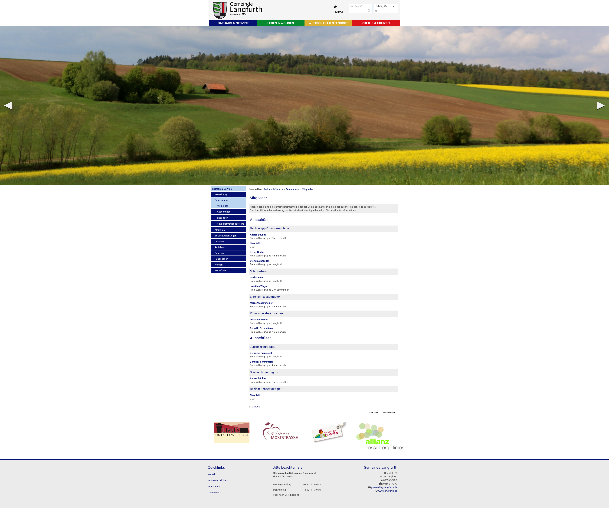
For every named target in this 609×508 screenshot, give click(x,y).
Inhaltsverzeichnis (218, 480)
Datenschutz (215, 492)
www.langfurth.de (387, 490)
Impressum (214, 486)
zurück (255, 406)
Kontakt (212, 474)
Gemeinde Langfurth (380, 467)
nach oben (390, 412)
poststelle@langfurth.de (384, 487)
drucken (374, 412)
